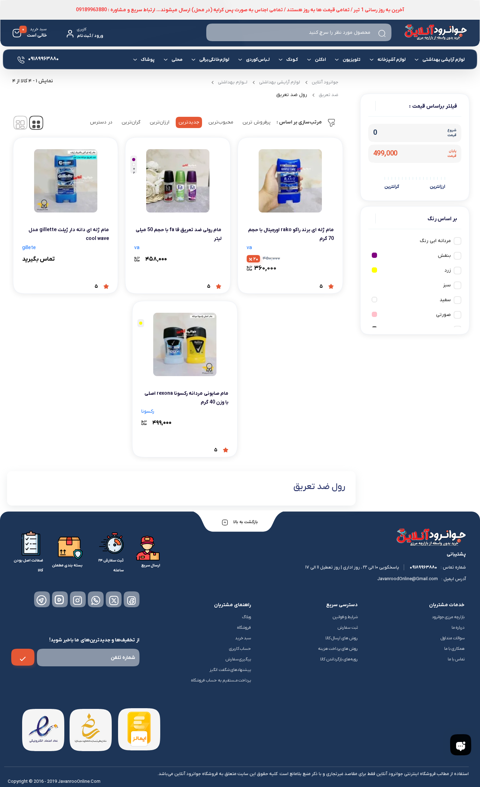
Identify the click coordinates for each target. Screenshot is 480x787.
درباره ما (458, 627)
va (249, 248)
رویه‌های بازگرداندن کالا (339, 659)
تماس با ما (456, 659)
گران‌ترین (131, 122)
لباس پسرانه (353, 86)
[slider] (445, 178)
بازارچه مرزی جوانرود (448, 617)
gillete (29, 248)
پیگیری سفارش (238, 659)
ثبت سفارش (348, 627)
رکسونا (147, 411)
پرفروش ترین (256, 122)
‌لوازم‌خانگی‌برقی (214, 60)
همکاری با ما (454, 649)
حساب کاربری (240, 649)
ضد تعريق (328, 95)
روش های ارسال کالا (341, 638)
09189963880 (423, 567)
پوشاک (148, 60)
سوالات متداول (453, 638)
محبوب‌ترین (220, 122)
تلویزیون (352, 60)
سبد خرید (243, 638)
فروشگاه (244, 627)
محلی (176, 60)
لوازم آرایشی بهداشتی (443, 60)
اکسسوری (183, 84)
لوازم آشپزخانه (391, 60)
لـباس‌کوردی (258, 60)
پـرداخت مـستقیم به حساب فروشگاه (221, 680)
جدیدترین (189, 122)
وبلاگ (246, 617)
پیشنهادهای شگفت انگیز (230, 670)
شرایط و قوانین (345, 617)
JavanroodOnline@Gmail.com (407, 579)
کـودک (292, 60)
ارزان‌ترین (159, 122)
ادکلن (320, 60)
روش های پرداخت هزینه (338, 649)
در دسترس (101, 122)
